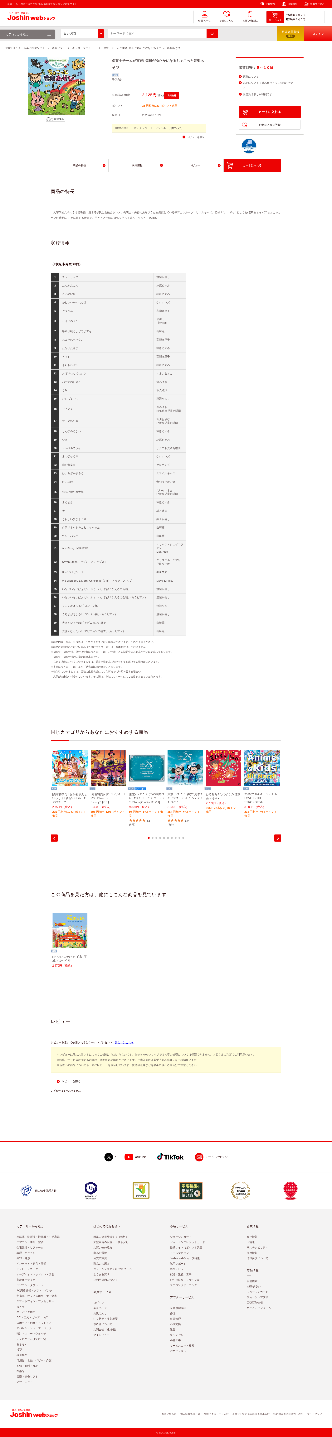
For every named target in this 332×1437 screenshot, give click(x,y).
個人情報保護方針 (190, 1413)
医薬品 (21, 1371)
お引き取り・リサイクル (185, 1279)
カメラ (21, 1306)
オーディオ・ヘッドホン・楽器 (35, 1274)
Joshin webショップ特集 (185, 1258)
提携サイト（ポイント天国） (187, 1247)
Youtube (140, 1157)
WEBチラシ (254, 1286)
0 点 (298, 14)
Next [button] (277, 838)
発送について (251, 76)
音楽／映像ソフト (34, 48)
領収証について (102, 1324)
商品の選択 (100, 1252)
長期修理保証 (178, 1308)
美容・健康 (23, 1258)
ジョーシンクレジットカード (187, 1242)
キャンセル (176, 1334)
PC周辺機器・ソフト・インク (34, 1290)
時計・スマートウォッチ (31, 1333)
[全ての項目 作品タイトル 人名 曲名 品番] (82, 33)
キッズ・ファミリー (84, 48)
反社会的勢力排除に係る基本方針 (251, 1413)
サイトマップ (314, 1413)
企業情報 (270, 3)
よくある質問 (101, 1274)
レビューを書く (195, 137)
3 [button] (156, 838)
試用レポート (178, 1263)
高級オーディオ (26, 1279)
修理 (172, 1313)
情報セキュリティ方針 (216, 1413)
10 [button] (183, 838)
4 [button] (160, 838)
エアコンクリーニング (183, 1285)
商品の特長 (79, 165)
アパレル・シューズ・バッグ (34, 1328)
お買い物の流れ (102, 1247)
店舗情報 (292, 3)
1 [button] (149, 838)
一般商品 (290, 14)
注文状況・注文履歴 (105, 1318)
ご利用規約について (105, 1279)
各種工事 (175, 1340)
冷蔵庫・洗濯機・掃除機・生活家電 (38, 1236)
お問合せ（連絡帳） (105, 1329)
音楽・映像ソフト (27, 1376)
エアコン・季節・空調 (30, 1242)
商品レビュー (178, 1269)
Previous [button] (54, 838)
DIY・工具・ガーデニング (32, 1317)
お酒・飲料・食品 (27, 1365)
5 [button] (164, 838)
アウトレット (25, 1381)
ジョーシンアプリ (257, 1297)
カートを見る (275, 20)
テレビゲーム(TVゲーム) (31, 1338)
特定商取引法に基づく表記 (288, 1413)
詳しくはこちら (124, 1042)
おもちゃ (22, 1344)
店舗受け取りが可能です (257, 94)
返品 (172, 1329)
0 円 (303, 14)
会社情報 (252, 1236)
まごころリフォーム (259, 1308)
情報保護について (257, 1258)
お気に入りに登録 (270, 124)
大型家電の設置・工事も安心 (110, 1242)
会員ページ (204, 20)
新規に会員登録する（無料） (110, 1236)
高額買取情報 (255, 1302)
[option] (70, 786)
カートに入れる (269, 112)
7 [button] (172, 838)
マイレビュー (101, 1334)
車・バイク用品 (26, 1312)
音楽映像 (290, 19)
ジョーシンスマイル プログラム (112, 1269)
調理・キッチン (26, 1252)
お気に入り (227, 20)
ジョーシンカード (181, 1236)
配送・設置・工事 (181, 1274)
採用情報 (252, 1252)
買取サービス (317, 3)
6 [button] (168, 838)
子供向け (117, 79)
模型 (19, 1349)
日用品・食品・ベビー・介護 (34, 1360)
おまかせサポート (181, 1351)
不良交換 (175, 1324)
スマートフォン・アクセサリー (35, 1301)
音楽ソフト (58, 48)
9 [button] (179, 838)
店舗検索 (252, 1281)
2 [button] (153, 838)
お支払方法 (100, 1258)
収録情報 (137, 165)
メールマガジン (216, 1157)
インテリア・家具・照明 (31, 1263)
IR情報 (251, 1242)
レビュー (194, 165)
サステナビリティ (257, 1247)
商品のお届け (101, 1263)
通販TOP (11, 48)
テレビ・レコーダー (29, 1269)
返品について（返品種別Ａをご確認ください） (268, 85)
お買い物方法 (250, 20)
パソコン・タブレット (30, 1285)
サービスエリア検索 (182, 1345)
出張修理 (175, 1318)
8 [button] (176, 838)
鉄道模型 (22, 1355)
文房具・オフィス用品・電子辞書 (37, 1295)
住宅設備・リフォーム (30, 1247)
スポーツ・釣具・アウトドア (34, 1322)
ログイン (98, 1302)
